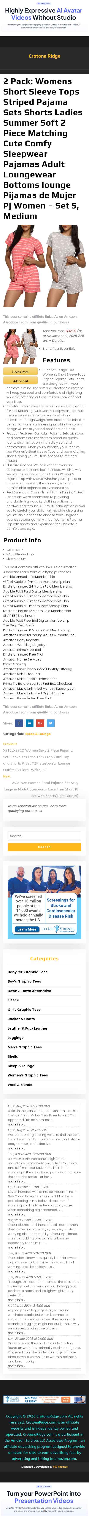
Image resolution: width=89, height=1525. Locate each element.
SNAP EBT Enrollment (19, 615)
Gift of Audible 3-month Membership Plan (36, 596)
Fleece (13, 1000)
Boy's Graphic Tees (24, 981)
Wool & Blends (20, 1085)
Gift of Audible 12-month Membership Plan (36, 581)
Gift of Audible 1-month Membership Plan (35, 606)
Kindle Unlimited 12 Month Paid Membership (37, 610)
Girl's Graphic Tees (24, 1009)
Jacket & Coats (21, 1019)
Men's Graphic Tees (25, 1047)
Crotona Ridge (44, 56)
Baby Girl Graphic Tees (28, 972)
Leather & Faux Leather (27, 1028)
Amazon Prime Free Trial (22, 649)
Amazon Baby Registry (21, 640)
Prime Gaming (14, 664)
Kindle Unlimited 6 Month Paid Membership (36, 630)
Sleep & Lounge (38, 734)
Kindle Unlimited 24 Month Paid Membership (37, 586)
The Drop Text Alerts (19, 625)
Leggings (16, 1037)
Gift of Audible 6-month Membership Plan (36, 601)
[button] (44, 72)
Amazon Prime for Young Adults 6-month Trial (39, 635)
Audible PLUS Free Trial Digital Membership (36, 620)
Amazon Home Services (22, 659)
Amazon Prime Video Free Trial (27, 698)
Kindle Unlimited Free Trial (23, 654)
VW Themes (60, 1466)
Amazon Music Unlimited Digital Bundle (33, 693)
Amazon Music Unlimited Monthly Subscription (39, 688)
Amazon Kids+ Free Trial (21, 674)
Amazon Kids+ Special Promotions (30, 678)
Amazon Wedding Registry (24, 644)
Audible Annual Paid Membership (29, 576)
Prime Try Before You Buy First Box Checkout (37, 683)
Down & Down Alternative (29, 991)
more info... (16, 1124)
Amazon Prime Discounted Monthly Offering (37, 669)
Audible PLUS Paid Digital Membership (32, 591)
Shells (13, 1056)
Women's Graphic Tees (28, 1075)
